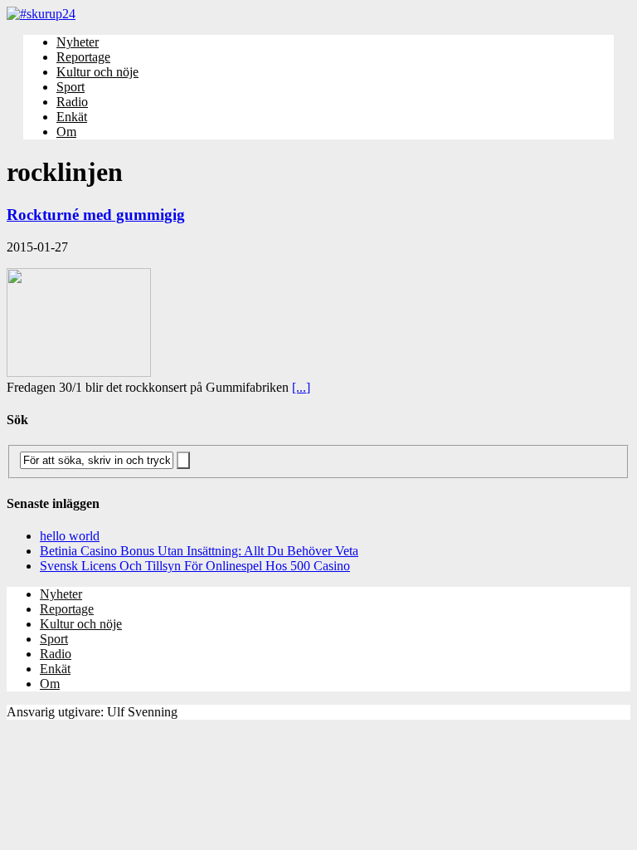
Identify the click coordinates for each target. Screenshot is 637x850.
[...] (301, 387)
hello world (70, 536)
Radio (72, 102)
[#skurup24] (318, 14)
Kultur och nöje (97, 72)
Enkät (71, 117)
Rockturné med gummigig (96, 214)
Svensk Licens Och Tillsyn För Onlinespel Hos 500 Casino (195, 566)
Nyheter (77, 42)
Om (66, 132)
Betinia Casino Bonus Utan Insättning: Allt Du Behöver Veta (199, 551)
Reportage (83, 57)
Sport (70, 87)
